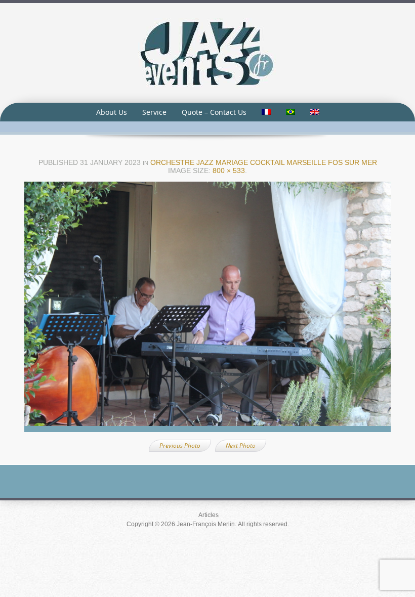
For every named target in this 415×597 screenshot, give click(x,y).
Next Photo (241, 445)
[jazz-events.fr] (207, 52)
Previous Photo (179, 445)
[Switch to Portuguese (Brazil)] (290, 112)
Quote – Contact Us (214, 112)
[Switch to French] (266, 112)
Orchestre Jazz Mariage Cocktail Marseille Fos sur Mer (263, 162)
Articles (208, 515)
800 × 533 (229, 170)
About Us (111, 112)
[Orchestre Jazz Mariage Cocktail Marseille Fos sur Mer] (207, 310)
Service (154, 112)
